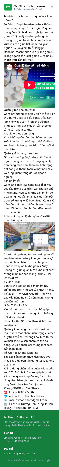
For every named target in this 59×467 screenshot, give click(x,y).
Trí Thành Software (29, 6)
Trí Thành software (33, 396)
